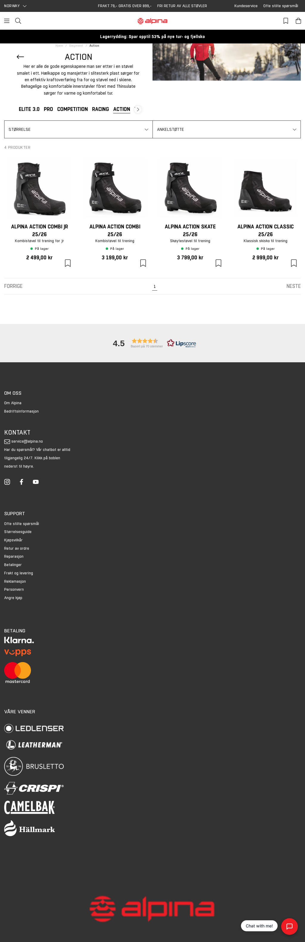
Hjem (59, 46)
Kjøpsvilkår (13, 540)
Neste (294, 286)
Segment (76, 46)
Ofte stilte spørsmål (280, 6)
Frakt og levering (18, 573)
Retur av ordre (16, 548)
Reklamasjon (15, 581)
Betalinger (13, 564)
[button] (78, 129)
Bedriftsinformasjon (21, 411)
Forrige (13, 286)
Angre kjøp (13, 597)
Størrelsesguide (18, 531)
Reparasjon (14, 556)
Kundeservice (246, 6)
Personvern (14, 589)
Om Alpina (12, 403)
